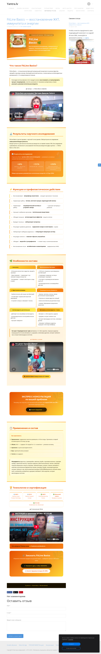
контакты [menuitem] (91, 10)
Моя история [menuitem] (80, 10)
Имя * (8, 606)
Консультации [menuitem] (36, 8)
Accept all (71, 644)
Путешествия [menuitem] (48, 8)
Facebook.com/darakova (38, 546)
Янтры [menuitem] (58, 8)
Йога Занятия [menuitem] (78, 8)
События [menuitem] (62, 10)
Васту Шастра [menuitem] (67, 8)
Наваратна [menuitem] (38, 10)
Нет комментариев (25, 26)
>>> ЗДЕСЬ (86, 38)
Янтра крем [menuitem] (28, 10)
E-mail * (9, 613)
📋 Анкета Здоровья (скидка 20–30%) (36, 571)
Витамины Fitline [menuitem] (50, 10)
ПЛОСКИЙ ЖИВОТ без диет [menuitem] (36, 645)
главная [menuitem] (11, 8)
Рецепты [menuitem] (70, 10)
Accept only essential (71, 648)
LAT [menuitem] (92, 3)
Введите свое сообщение (14, 620)
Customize (70, 639)
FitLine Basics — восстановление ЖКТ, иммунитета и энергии (79, 24)
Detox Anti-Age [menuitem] (23, 645)
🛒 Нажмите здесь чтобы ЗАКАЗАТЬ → (36, 566)
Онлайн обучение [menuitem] (23, 8)
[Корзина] (99, 165)
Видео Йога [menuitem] (90, 8)
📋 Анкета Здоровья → (36, 409)
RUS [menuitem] (89, 3)
